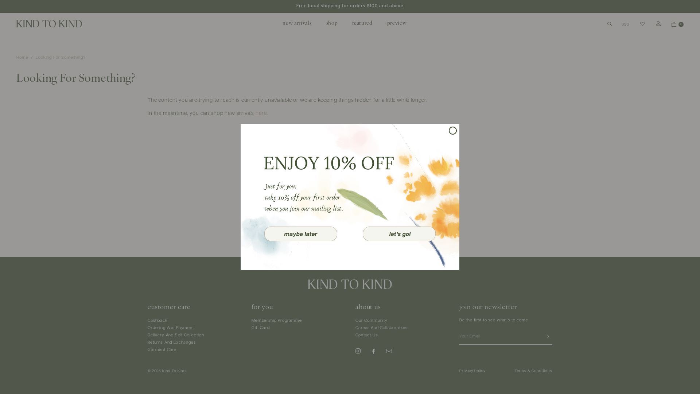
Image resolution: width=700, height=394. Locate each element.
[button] (300, 234)
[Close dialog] (452, 130)
